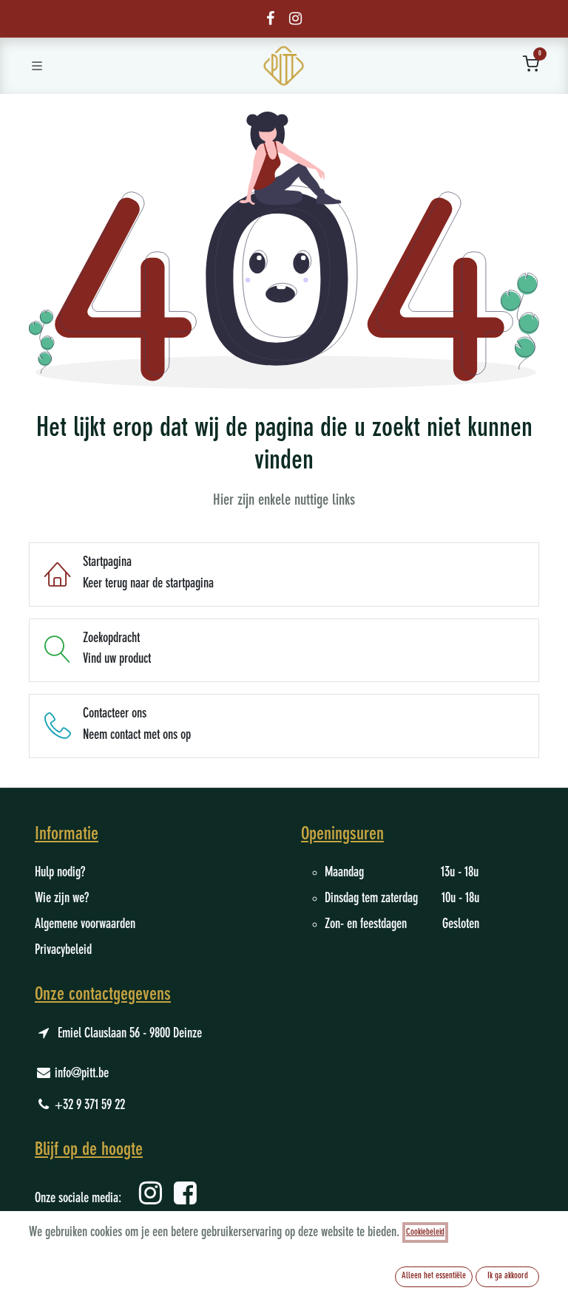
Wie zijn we (59, 898)
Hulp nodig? (60, 872)
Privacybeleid (63, 950)
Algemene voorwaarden (85, 924)
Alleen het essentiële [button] (434, 1276)
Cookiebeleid (425, 1232)
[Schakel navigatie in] (37, 66)
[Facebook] (270, 18)
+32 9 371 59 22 (90, 1105)
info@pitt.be (82, 1073)
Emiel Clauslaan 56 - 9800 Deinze (130, 1033)
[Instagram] (295, 18)
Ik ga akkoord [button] (507, 1276)
